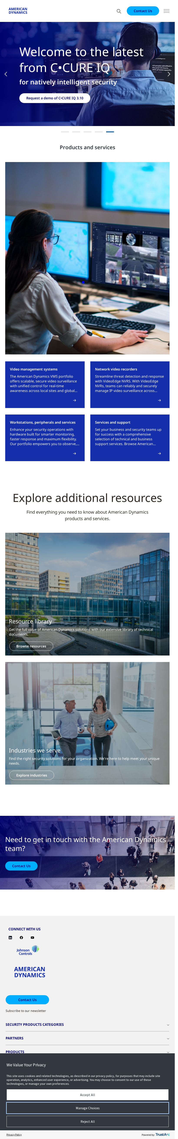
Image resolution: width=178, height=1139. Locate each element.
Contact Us (143, 10)
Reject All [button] (88, 1121)
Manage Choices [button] (88, 1108)
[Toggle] (166, 11)
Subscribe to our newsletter (26, 1011)
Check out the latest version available (58, 98)
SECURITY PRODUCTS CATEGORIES (35, 1024)
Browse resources (31, 646)
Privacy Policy (14, 1134)
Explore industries (31, 775)
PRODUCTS (15, 1051)
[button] (8, 74)
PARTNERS (14, 1038)
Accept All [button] (87, 1095)
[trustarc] (162, 1135)
